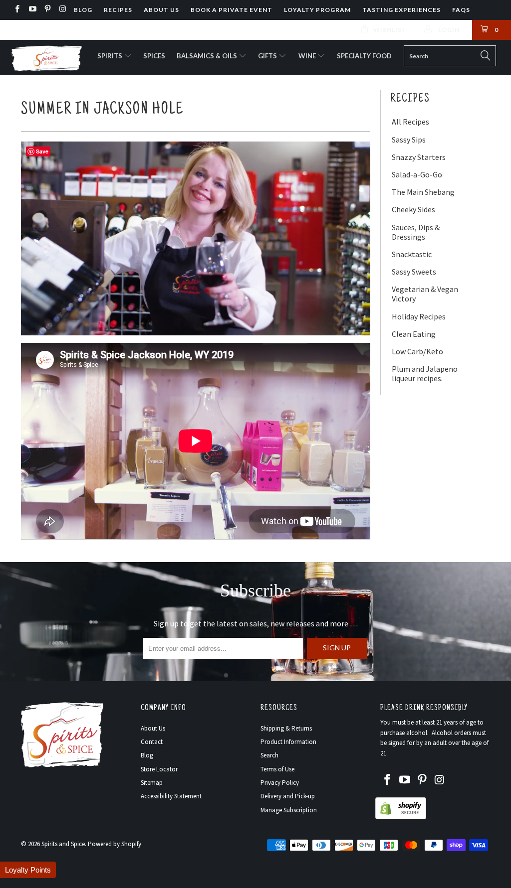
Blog (83, 9)
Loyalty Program (317, 9)
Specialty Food (364, 56)
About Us (161, 9)
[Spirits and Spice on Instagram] (62, 9)
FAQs (461, 9)
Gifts (268, 56)
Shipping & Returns (286, 728)
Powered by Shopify (114, 844)
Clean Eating (414, 334)
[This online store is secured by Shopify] (400, 817)
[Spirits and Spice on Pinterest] (47, 9)
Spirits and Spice (63, 844)
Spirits (110, 56)
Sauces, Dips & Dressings (416, 232)
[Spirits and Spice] (46, 57)
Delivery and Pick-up (287, 796)
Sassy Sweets (414, 272)
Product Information (288, 742)
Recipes (118, 9)
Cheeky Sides (413, 209)
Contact (152, 742)
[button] (28, 870)
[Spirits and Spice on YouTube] (31, 9)
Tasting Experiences (401, 9)
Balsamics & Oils (208, 56)
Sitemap (152, 782)
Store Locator (159, 769)
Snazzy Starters (419, 157)
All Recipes (410, 122)
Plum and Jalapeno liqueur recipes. (425, 373)
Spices (154, 56)
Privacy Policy (279, 782)
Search (269, 755)
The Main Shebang (423, 192)
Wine (307, 56)
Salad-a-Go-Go (417, 174)
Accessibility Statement (171, 796)
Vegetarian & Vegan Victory (425, 294)
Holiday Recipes (419, 316)
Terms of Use (277, 769)
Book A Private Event (231, 9)
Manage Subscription (288, 810)
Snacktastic (412, 254)
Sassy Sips (409, 140)
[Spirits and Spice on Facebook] (16, 9)
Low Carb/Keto (417, 351)
